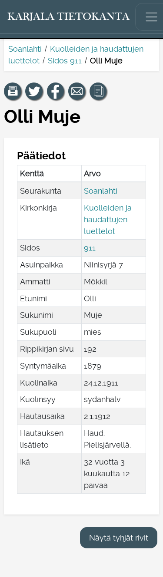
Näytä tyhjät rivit (118, 537)
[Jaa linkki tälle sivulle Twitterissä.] (34, 91)
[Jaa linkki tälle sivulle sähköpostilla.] (77, 91)
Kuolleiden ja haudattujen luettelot (108, 219)
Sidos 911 (65, 60)
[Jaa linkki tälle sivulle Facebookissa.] (55, 91)
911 (90, 247)
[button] (12, 91)
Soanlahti (25, 48)
